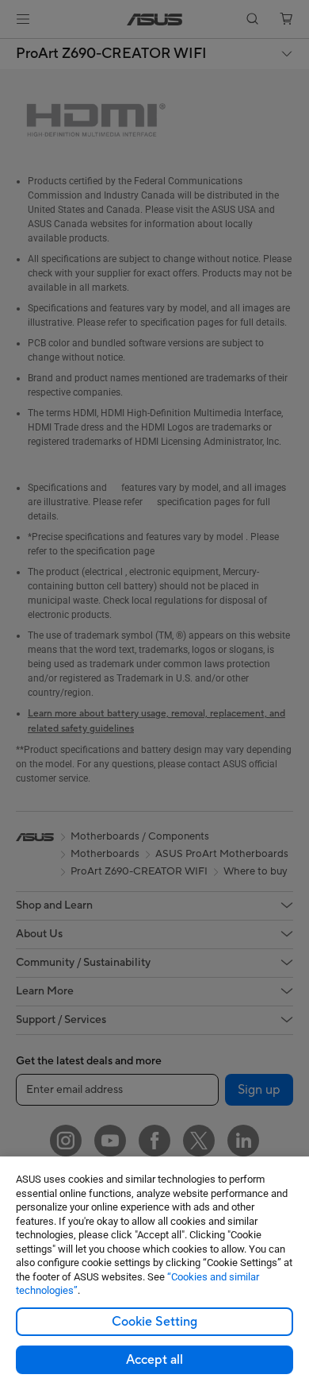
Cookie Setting (154, 1322)
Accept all (154, 1360)
